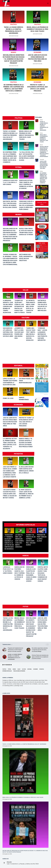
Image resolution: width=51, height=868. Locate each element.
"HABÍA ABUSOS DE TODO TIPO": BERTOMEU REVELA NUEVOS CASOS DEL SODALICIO (31, 334)
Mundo (13, 52)
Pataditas (41, 669)
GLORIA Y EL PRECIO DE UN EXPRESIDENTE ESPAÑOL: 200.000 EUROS (31, 540)
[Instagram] (7, 664)
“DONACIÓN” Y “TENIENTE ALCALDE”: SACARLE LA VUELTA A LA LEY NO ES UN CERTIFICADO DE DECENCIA (9, 542)
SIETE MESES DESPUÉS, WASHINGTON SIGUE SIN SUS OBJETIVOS (26, 257)
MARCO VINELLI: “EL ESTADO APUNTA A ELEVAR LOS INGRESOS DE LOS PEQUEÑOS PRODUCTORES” (26, 442)
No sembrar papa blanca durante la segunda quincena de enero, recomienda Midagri (40, 649)
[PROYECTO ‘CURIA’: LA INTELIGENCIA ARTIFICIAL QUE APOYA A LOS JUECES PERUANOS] (37, 74)
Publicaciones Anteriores (19, 670)
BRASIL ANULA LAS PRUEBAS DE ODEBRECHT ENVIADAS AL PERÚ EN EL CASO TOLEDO (37, 29)
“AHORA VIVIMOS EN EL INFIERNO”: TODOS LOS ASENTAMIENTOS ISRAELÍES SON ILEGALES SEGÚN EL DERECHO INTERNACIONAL (10, 259)
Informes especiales (7, 670)
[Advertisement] (25, 105)
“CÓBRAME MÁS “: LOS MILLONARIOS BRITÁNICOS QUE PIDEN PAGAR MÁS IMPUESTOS (43, 334)
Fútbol (9, 669)
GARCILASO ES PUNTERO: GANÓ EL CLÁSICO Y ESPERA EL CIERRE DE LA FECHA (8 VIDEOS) (26, 184)
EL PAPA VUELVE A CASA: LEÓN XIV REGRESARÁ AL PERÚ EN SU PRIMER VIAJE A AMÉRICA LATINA (26, 494)
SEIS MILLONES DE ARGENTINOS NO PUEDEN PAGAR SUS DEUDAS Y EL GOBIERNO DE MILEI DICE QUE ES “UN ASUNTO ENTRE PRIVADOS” (13, 59)
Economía (37, 52)
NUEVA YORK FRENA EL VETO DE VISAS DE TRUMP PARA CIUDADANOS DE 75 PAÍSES (26, 231)
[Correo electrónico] (10, 664)
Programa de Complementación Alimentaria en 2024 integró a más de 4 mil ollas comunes (15, 649)
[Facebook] (5, 664)
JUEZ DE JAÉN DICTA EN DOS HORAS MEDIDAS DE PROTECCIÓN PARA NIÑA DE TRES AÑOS (10, 422)
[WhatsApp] (3, 664)
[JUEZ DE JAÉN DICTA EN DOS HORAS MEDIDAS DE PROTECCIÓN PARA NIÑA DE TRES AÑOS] (37, 45)
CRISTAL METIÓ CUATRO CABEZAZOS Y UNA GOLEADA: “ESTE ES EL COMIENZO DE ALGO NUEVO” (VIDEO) (43, 574)
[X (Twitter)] (8, 664)
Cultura (24, 669)
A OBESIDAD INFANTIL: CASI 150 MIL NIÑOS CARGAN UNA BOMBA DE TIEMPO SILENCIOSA (8, 306)
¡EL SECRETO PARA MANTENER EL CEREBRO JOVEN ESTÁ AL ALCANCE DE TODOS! (30, 306)
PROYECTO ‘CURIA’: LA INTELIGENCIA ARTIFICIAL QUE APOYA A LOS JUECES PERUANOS (26, 422)
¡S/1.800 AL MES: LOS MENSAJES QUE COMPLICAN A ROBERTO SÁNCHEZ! (19, 541)
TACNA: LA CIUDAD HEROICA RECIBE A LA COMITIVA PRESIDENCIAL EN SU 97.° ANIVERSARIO (10, 135)
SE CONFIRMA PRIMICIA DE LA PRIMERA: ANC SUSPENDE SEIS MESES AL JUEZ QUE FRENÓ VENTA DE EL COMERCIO (10, 157)
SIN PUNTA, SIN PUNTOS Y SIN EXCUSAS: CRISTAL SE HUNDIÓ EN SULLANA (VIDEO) (10, 204)
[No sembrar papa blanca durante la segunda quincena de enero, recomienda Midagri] (28, 650)
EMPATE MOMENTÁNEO (24, 398)
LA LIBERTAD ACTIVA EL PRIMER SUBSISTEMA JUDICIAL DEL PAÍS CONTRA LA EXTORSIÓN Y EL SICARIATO (10, 443)
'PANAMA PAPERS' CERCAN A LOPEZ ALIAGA (41, 538)
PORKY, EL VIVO (8, 398)
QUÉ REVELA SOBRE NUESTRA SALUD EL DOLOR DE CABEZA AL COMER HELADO (42, 305)
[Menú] (47, 3)
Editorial (29, 669)
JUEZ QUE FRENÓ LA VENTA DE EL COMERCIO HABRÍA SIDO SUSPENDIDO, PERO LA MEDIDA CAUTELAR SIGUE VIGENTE (10, 472)
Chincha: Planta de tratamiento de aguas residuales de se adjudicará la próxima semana (40, 657)
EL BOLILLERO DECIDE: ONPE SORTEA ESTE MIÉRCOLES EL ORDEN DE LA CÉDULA (26, 470)
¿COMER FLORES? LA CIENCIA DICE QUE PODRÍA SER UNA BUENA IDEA (19, 333)
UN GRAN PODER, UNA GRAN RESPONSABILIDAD (26, 380)
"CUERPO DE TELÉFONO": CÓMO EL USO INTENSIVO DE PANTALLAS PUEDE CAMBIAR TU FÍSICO (19, 306)
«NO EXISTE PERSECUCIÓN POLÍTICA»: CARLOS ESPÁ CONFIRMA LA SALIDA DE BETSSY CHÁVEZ (10, 494)
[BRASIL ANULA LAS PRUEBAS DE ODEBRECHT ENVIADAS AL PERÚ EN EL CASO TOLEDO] (37, 17)
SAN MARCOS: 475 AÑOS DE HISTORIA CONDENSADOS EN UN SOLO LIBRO (8, 332)
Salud (19, 669)
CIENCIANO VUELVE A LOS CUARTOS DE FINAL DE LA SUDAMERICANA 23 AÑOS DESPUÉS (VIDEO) (26, 205)
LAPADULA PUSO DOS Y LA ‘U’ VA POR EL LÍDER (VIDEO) (10, 182)
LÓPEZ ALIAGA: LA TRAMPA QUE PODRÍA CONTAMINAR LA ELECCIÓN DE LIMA (10, 381)
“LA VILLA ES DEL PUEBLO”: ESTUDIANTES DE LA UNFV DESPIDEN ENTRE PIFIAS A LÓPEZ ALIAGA (26, 156)
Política (13, 24)
